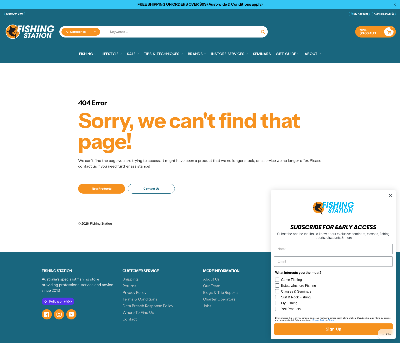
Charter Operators (219, 299)
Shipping (130, 279)
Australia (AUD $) (384, 13)
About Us (211, 279)
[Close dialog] (390, 195)
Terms (331, 320)
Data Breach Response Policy (147, 306)
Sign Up (333, 329)
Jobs (207, 306)
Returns (129, 286)
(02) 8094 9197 (14, 13)
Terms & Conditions (139, 299)
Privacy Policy (134, 292)
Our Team (211, 286)
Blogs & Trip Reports (221, 292)
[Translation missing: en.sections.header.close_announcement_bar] (395, 5)
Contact (129, 319)
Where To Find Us (138, 312)
